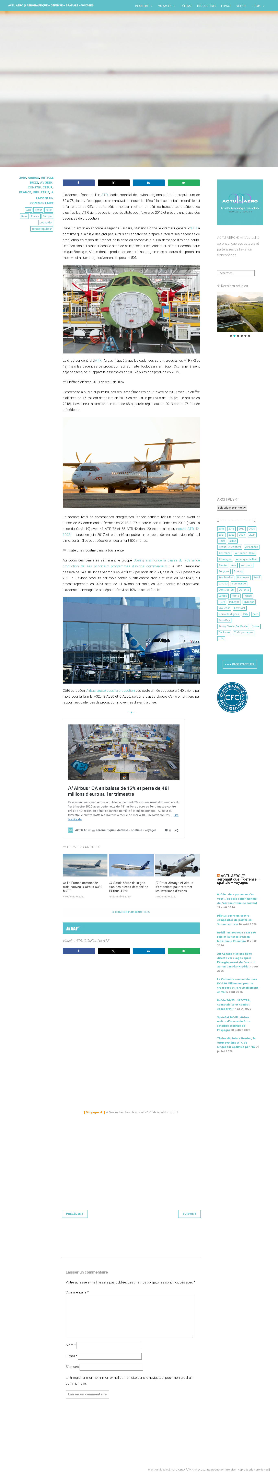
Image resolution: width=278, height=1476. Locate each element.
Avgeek (46, 182)
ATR (28, 210)
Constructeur (40, 187)
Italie (24, 216)
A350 (222, 541)
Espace (226, 6)
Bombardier (226, 577)
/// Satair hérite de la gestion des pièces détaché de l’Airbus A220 (128, 887)
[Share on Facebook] (79, 182)
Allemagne (225, 559)
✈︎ (52, 192)
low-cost (224, 608)
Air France (225, 553)
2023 (242, 535)
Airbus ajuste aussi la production (110, 690)
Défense (186, 6)
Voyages (164, 6)
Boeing (238, 571)
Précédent (74, 1214)
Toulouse (224, 632)
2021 (221, 535)
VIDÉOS (241, 6)
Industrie (142, 6)
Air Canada (251, 547)
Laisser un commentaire (42, 201)
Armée (223, 565)
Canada (223, 583)
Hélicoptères (206, 6)
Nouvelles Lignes (229, 614)
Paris (255, 614)
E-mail (71, 1356)
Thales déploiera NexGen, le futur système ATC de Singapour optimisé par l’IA (236, 1042)
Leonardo (46, 222)
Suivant (189, 1214)
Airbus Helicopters (230, 547)
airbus (38, 210)
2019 (22, 178)
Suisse (255, 626)
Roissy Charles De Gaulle (233, 626)
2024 (252, 535)
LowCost (239, 608)
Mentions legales (158, 1469)
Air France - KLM (245, 553)
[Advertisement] (132, 1003)
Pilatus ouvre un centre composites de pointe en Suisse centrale (234, 920)
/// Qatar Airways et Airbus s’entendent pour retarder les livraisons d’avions (174, 887)
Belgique (224, 571)
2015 (221, 528)
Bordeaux (243, 577)
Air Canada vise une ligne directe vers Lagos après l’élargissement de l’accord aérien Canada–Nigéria (235, 960)
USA (221, 638)
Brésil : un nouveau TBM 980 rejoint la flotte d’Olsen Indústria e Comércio (236, 937)
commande (239, 583)
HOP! (222, 602)
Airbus (33, 178)
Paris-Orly (224, 620)
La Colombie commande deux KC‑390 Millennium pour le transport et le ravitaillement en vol (237, 986)
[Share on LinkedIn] (149, 182)
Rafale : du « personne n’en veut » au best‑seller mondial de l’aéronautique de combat (237, 899)
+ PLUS (255, 6)
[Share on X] (114, 182)
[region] (240, 315)
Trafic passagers (243, 632)
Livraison (249, 602)
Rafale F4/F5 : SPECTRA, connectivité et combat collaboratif (234, 1004)
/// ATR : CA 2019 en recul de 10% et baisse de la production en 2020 (130, 99)
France (25, 192)
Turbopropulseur (42, 229)
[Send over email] (184, 182)
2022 (231, 535)
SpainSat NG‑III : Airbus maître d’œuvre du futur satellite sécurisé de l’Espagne (234, 1024)
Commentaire (77, 1292)
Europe (47, 216)
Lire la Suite (31, 126)
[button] (240, 312)
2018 (231, 528)
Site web (72, 1367)
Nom (71, 1345)
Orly (245, 614)
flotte (235, 596)
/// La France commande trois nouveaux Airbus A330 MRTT (82, 887)
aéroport (246, 565)
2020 (49, 210)
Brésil (257, 577)
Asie (233, 565)
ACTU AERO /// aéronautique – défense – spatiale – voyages (51, 5)
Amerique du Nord (247, 559)
